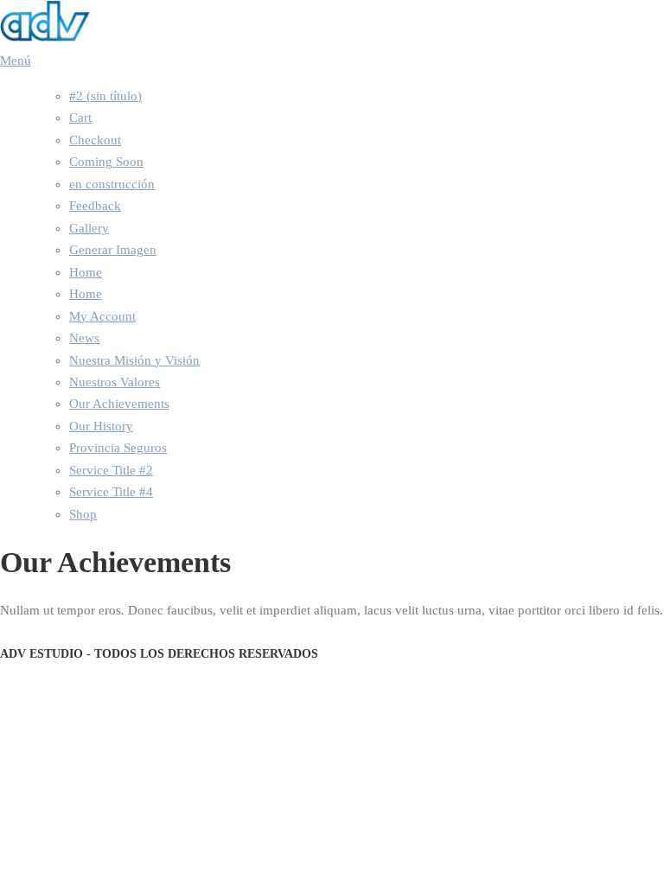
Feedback (95, 206)
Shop (83, 514)
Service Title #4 (111, 492)
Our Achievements (119, 404)
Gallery (89, 228)
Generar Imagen (112, 250)
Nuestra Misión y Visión (134, 360)
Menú (15, 60)
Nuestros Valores (114, 382)
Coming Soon (106, 162)
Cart (80, 117)
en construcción (112, 184)
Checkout (95, 140)
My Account (102, 316)
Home (85, 272)
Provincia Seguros (118, 448)
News (84, 338)
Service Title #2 (111, 470)
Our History (101, 426)
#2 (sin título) (105, 96)
